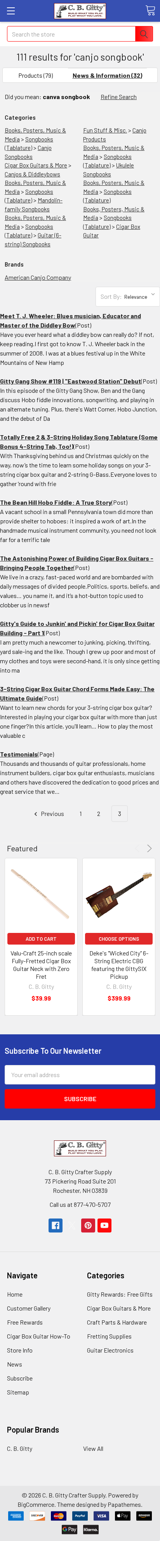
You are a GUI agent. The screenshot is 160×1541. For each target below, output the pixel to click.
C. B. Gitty (19, 1448)
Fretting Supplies (109, 1336)
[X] (72, 1225)
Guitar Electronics (110, 1350)
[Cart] (150, 10)
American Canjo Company (38, 277)
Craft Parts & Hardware (117, 1322)
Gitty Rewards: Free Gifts (120, 1294)
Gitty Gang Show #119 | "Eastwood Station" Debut (70, 381)
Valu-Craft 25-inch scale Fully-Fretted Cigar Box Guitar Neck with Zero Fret (41, 964)
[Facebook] (56, 1225)
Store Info (20, 1350)
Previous (52, 813)
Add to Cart (41, 939)
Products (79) (35, 75)
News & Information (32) (107, 75)
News (14, 1364)
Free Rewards (25, 1322)
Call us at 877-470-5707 (80, 1204)
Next (148, 848)
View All (93, 1448)
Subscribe (20, 1378)
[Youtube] (104, 1225)
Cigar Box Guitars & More (36, 165)
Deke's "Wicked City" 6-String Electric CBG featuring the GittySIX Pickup (118, 964)
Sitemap (18, 1392)
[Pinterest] (88, 1225)
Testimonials (19, 754)
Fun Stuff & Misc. (105, 130)
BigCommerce (35, 1504)
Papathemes (124, 1504)
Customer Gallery (28, 1308)
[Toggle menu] (10, 10)
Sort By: (111, 296)
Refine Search (119, 96)
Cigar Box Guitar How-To (38, 1336)
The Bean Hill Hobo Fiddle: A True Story (55, 502)
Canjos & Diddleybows (32, 174)
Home (15, 1294)
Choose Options (119, 939)
